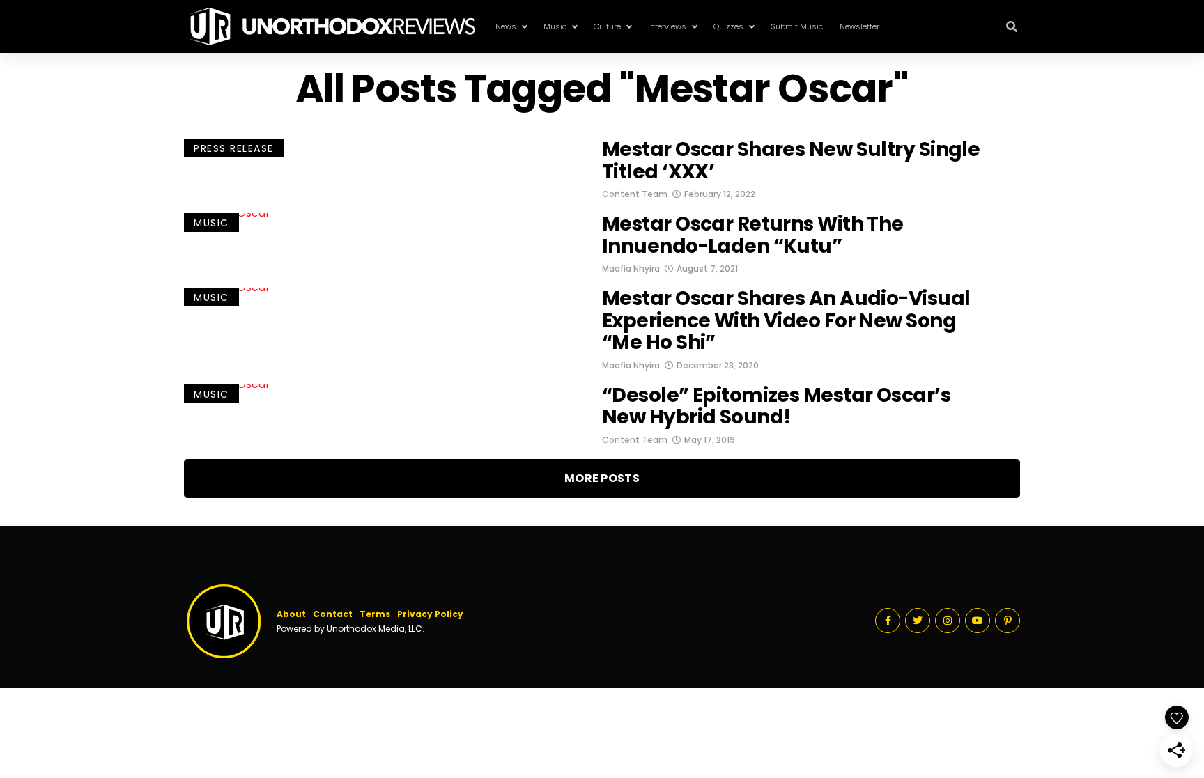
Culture (607, 26)
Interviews (667, 26)
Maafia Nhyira (631, 268)
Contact (333, 614)
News (505, 26)
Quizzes (728, 26)
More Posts (602, 478)
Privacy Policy (430, 614)
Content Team (634, 194)
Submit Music (797, 26)
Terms (375, 614)
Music (554, 26)
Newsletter (859, 26)
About (291, 614)
